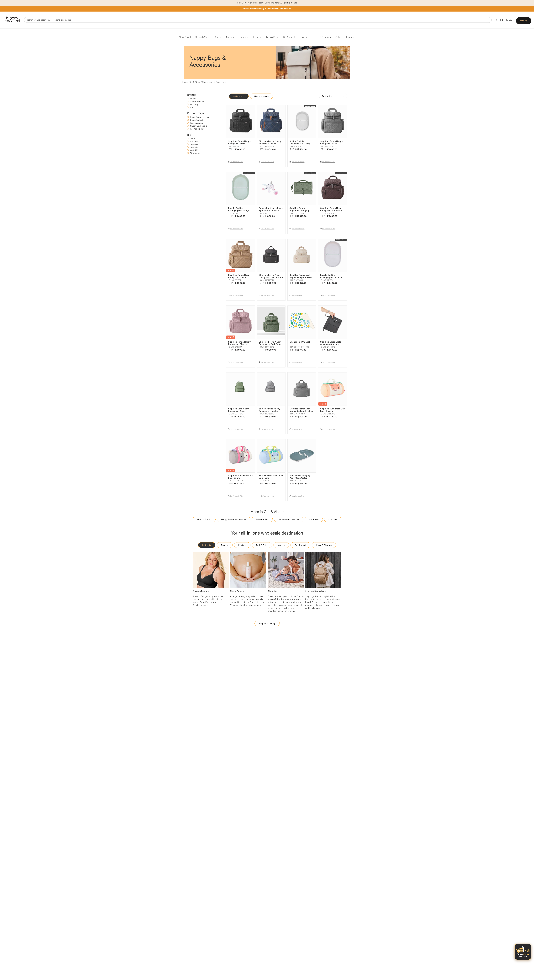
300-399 (194, 147)
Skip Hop (194, 104)
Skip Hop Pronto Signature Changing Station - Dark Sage (299, 210)
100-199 (194, 141)
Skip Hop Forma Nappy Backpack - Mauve (239, 343)
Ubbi (192, 107)
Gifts (337, 37)
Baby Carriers (262, 519)
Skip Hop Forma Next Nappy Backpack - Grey (301, 410)
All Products (238, 96)
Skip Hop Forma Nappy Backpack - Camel (239, 276)
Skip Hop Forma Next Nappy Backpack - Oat (301, 276)
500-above (195, 153)
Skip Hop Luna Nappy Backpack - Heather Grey (269, 411)
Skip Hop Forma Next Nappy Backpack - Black (271, 276)
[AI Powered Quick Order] (523, 952)
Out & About (289, 37)
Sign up (523, 20)
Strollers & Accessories (288, 519)
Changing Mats (197, 120)
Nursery (244, 37)
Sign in (509, 20)
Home (185, 82)
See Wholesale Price (236, 162)
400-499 (194, 150)
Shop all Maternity (267, 623)
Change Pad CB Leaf (300, 342)
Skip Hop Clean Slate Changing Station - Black (330, 344)
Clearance (350, 37)
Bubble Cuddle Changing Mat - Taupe (331, 276)
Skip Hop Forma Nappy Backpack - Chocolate (331, 209)
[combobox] (258, 20)
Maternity (231, 37)
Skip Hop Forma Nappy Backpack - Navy (270, 142)
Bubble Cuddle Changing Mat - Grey (300, 142)
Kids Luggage (196, 123)
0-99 (192, 138)
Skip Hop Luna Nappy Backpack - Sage (238, 410)
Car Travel (313, 519)
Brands (217, 37)
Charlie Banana (197, 101)
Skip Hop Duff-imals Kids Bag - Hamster (332, 410)
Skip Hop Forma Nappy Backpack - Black (239, 142)
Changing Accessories (200, 117)
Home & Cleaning (322, 37)
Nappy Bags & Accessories (233, 519)
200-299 (194, 144)
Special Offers (202, 37)
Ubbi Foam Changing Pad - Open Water (300, 476)
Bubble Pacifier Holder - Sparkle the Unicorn (271, 209)
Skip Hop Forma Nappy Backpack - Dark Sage (270, 343)
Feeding (257, 37)
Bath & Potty (272, 37)
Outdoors (332, 519)
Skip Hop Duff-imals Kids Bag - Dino (271, 476)
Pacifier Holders (197, 129)
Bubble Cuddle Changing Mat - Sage (238, 209)
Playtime (304, 37)
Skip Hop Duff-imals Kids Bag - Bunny (240, 476)
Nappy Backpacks (198, 126)
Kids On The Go (204, 519)
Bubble (193, 98)
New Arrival (185, 37)
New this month (261, 96)
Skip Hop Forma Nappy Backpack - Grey (331, 142)
